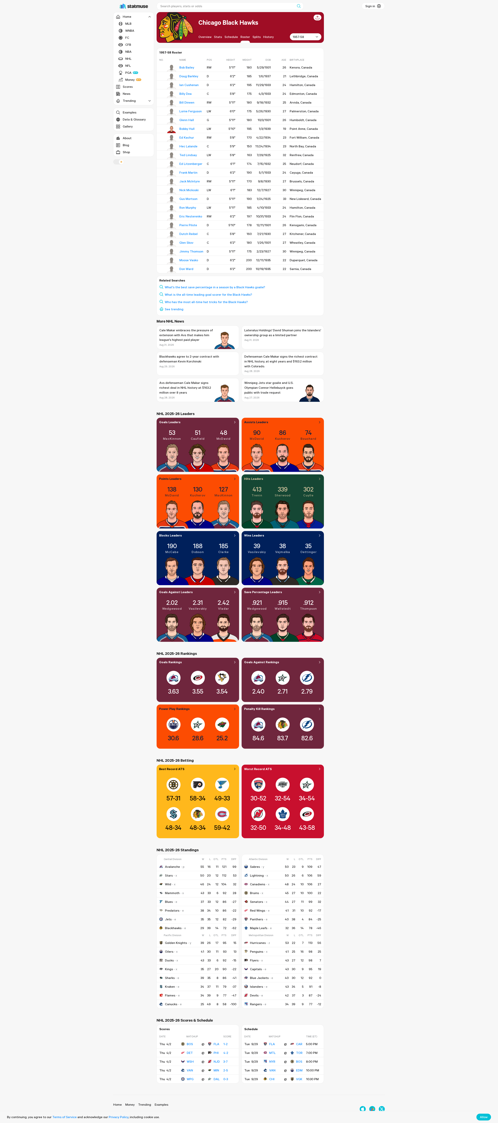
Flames (170, 995)
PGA (128, 72)
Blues (169, 902)
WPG (190, 1079)
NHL (128, 58)
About (127, 138)
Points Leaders (170, 479)
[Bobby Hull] (171, 129)
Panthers (256, 919)
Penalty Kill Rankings (259, 709)
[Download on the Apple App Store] (363, 1109)
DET (190, 1053)
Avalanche (172, 866)
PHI (216, 1053)
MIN (216, 1070)
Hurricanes (258, 943)
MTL (272, 1053)
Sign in (370, 6)
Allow (483, 1117)
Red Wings (257, 910)
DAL (217, 1079)
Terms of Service (64, 1117)
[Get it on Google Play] (372, 1109)
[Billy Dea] (171, 94)
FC (127, 37)
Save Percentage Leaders (263, 592)
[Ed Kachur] (171, 138)
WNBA (129, 30)
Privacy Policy (118, 1117)
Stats (218, 37)
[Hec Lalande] (171, 147)
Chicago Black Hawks (228, 22)
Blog (126, 145)
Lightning (257, 875)
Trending (144, 1104)
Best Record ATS (171, 769)
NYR (272, 1061)
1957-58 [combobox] (298, 37)
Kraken (170, 986)
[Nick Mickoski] (171, 190)
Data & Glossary (134, 119)
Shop (126, 152)
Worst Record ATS (258, 769)
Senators (256, 902)
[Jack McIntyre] (171, 182)
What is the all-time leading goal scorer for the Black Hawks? (208, 294)
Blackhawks (173, 928)
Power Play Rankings (174, 709)
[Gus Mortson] (171, 199)
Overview (204, 37)
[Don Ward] (171, 269)
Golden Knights (176, 943)
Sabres (255, 866)
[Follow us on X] (382, 1109)
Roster (245, 37)
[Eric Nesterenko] (171, 217)
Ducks (169, 960)
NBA (128, 51)
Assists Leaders (256, 422)
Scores (128, 86)
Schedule (231, 37)
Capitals (256, 969)
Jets (168, 919)
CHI (271, 1079)
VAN (190, 1070)
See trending (174, 309)
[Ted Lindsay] (171, 155)
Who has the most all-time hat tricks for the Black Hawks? (206, 302)
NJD (217, 1061)
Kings (169, 969)
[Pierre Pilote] (171, 226)
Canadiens (257, 884)
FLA (216, 1044)
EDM (299, 1070)
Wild (168, 884)
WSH (190, 1061)
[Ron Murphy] (171, 208)
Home (117, 1104)
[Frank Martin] (171, 173)
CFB (128, 44)
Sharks (170, 978)
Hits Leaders (253, 479)
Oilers (169, 951)
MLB (128, 23)
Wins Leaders (254, 535)
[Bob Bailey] (171, 68)
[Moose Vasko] (171, 261)
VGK (299, 1079)
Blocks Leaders (170, 535)
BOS (190, 1044)
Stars (169, 875)
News (126, 93)
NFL (128, 65)
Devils (254, 995)
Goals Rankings (170, 662)
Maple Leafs (258, 928)
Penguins (256, 951)
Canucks (171, 1004)
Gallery (128, 126)
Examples (129, 112)
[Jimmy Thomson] (171, 252)
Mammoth (172, 893)
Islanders (256, 986)
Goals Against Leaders (176, 592)
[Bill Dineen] (171, 103)
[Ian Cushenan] (171, 85)
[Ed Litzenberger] (171, 164)
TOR (299, 1053)
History (268, 37)
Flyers (254, 960)
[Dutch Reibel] (171, 234)
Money (130, 79)
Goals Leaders (170, 422)
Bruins (254, 893)
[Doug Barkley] (171, 77)
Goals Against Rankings (261, 662)
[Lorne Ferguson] (171, 112)
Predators (172, 910)
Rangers (256, 1004)
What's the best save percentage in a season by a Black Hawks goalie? (215, 287)
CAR (299, 1044)
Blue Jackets (259, 978)
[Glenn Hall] (171, 120)
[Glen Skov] (171, 243)
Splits (257, 37)
